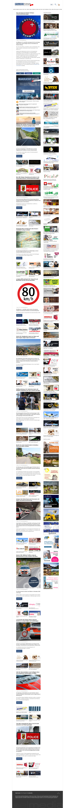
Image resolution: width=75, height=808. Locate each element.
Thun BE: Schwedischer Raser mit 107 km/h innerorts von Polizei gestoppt (27, 724)
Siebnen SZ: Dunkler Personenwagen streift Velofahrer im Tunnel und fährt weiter (27, 125)
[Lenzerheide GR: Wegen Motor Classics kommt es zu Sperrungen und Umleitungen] (28, 631)
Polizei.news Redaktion (22, 40)
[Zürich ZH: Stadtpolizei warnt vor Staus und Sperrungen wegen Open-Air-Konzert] (28, 347)
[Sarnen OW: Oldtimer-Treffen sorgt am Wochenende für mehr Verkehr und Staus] (28, 573)
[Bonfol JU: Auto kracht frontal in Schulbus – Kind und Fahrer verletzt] (28, 456)
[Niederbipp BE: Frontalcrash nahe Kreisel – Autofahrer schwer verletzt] (28, 239)
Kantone (20, 9)
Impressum (17, 793)
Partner (60, 9)
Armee (53, 9)
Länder (28, 9)
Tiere (54, 9)
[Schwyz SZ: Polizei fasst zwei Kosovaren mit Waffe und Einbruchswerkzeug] (28, 511)
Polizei (44, 9)
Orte (25, 9)
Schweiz (14, 9)
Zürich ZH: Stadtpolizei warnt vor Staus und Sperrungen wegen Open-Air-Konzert (27, 337)
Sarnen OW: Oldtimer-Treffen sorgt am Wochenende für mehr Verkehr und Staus (27, 556)
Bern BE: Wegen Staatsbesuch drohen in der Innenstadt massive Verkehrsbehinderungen (27, 178)
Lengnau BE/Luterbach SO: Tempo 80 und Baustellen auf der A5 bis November (27, 279)
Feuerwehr (46, 9)
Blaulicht (57, 9)
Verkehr (37, 9)
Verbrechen (34, 9)
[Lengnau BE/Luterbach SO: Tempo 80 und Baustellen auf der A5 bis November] (28, 294)
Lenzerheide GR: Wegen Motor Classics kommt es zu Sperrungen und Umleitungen (27, 620)
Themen (30, 9)
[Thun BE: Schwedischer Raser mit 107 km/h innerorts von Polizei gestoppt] (28, 735)
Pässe (41, 9)
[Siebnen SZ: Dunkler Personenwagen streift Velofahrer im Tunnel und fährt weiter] (28, 136)
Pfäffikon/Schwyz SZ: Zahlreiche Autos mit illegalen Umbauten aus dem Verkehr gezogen (28, 390)
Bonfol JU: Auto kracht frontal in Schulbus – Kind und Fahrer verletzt (27, 445)
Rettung (50, 9)
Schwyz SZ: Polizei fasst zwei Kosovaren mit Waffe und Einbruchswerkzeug (27, 499)
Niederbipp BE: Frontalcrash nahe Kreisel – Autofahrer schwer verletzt (27, 229)
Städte (23, 9)
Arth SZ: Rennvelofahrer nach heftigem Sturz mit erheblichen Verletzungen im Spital (27, 672)
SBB (39, 9)
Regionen (17, 9)
